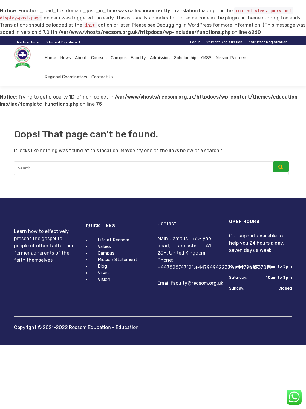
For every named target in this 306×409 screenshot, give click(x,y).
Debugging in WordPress (184, 25)
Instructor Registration (267, 42)
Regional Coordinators (66, 77)
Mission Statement (117, 259)
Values (104, 246)
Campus (119, 57)
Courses (99, 57)
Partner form (28, 42)
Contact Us (102, 77)
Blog (102, 266)
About (81, 57)
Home (50, 57)
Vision (104, 279)
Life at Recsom (113, 240)
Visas (103, 272)
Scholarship (185, 57)
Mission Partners (231, 57)
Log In (195, 42)
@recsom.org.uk (205, 283)
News (65, 57)
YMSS (206, 57)
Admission (160, 57)
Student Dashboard (63, 42)
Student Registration (224, 42)
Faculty (138, 57)
